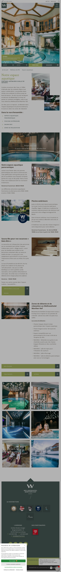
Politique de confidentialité (9, 569)
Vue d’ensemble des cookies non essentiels (13, 567)
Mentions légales (19, 569)
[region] (13, 552)
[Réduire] (25, 545)
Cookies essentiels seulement (13, 564)
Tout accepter (12, 561)
